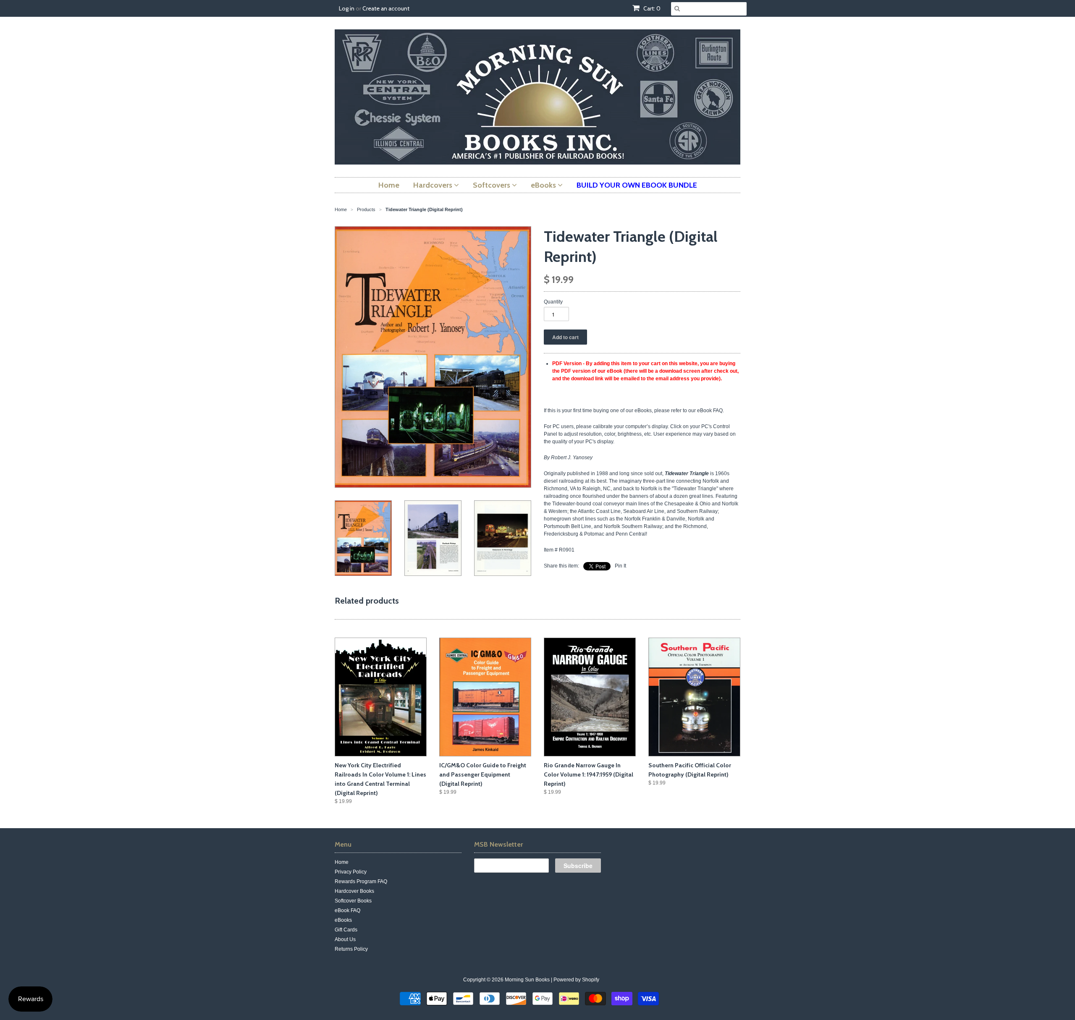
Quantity (553, 302)
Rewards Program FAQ (361, 881)
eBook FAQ (347, 910)
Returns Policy (351, 949)
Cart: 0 (651, 8)
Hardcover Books (354, 891)
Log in (346, 8)
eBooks (343, 920)
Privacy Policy (351, 872)
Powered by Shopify (576, 980)
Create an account (385, 8)
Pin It (620, 566)
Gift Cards (346, 930)
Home (342, 862)
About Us (345, 939)
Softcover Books (353, 901)
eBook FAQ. (710, 410)
